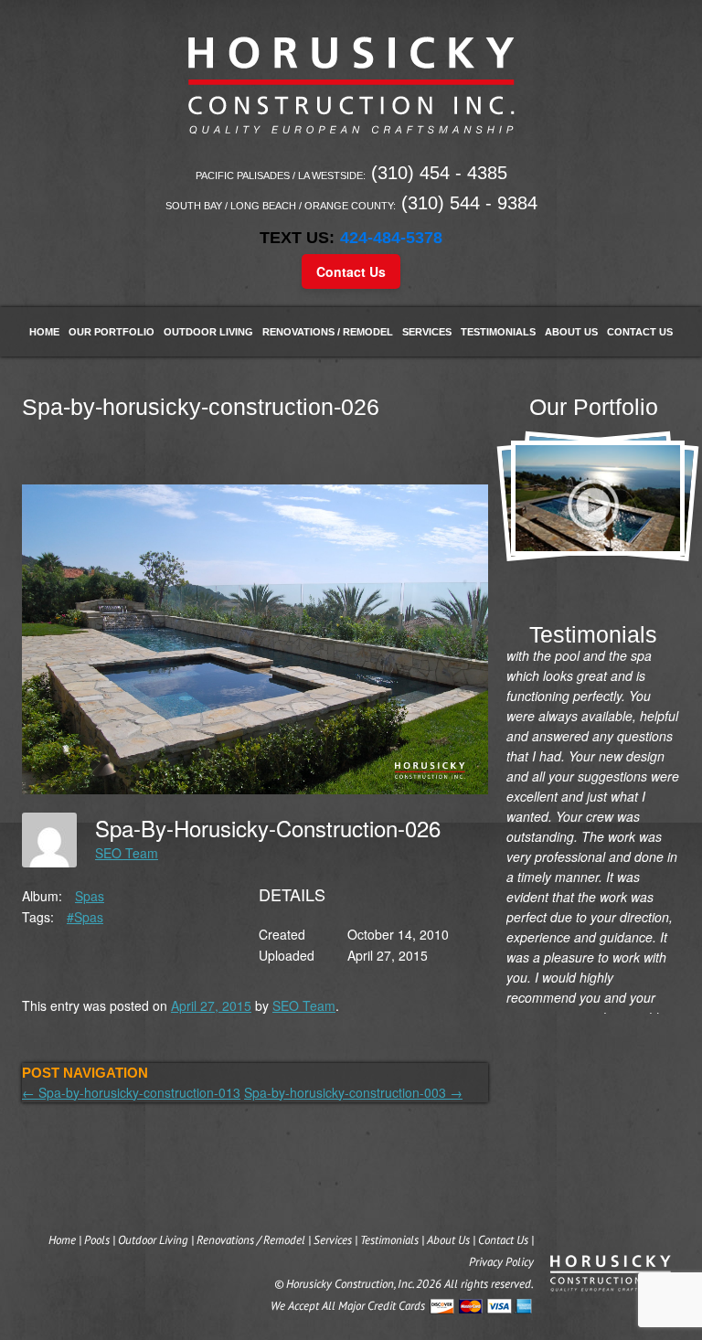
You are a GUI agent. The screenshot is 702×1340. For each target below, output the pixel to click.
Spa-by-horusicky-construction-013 (131, 1092)
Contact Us (351, 271)
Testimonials (498, 331)
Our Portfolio (111, 331)
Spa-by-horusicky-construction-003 (353, 1092)
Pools (97, 1240)
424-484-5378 (391, 238)
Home (44, 331)
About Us (571, 331)
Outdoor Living (208, 331)
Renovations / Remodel (327, 331)
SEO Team (126, 853)
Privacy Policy (501, 1262)
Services (427, 331)
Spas (89, 896)
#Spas (85, 917)
